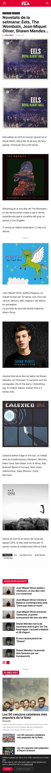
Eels (15, 555)
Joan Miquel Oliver (26, 555)
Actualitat (7, 13)
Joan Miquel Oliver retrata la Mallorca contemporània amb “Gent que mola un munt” (31, 603)
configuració (28, 764)
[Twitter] (16, 568)
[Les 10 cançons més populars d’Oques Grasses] (8, 751)
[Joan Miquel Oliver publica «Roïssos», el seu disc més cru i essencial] (8, 591)
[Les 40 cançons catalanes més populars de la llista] (8, 738)
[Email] (27, 568)
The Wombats (8, 558)
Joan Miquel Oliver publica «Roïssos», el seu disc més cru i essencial (30, 591)
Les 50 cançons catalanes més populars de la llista (24, 716)
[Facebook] (22, 568)
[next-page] (8, 662)
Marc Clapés (9, 35)
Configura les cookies (23, 769)
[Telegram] (10, 568)
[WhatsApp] (4, 568)
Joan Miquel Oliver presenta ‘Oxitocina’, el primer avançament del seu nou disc (31, 614)
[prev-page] (4, 662)
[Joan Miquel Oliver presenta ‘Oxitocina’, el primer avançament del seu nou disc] (8, 614)
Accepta (7, 769)
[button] (4, 3)
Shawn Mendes (40, 555)
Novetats (16, 13)
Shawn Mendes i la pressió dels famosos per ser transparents (30, 653)
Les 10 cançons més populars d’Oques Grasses (33, 749)
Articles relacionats (15, 581)
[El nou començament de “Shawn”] (8, 641)
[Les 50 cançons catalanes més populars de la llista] (25, 694)
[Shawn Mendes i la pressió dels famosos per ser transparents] (8, 653)
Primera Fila (6, 721)
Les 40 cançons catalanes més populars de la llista (31, 736)
